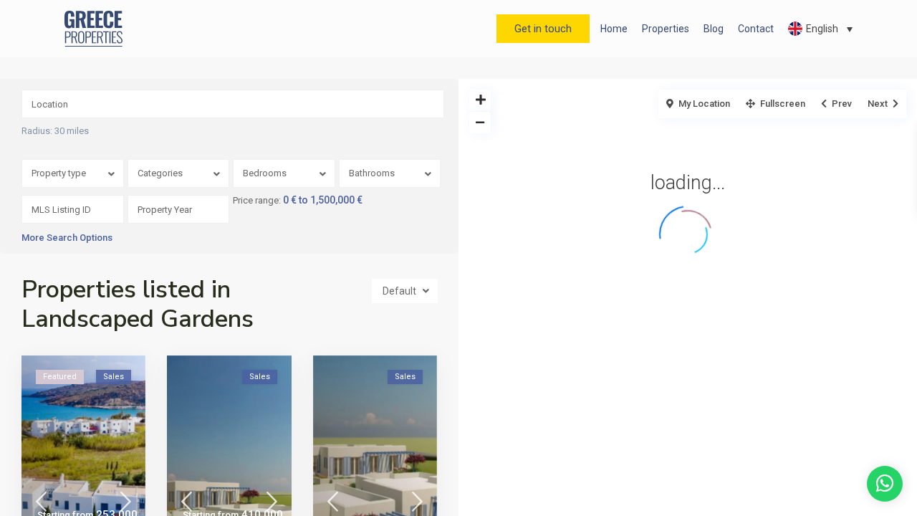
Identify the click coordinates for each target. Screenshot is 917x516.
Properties (665, 28)
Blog (714, 28)
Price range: (257, 201)
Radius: (55, 131)
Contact (756, 28)
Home (614, 28)
